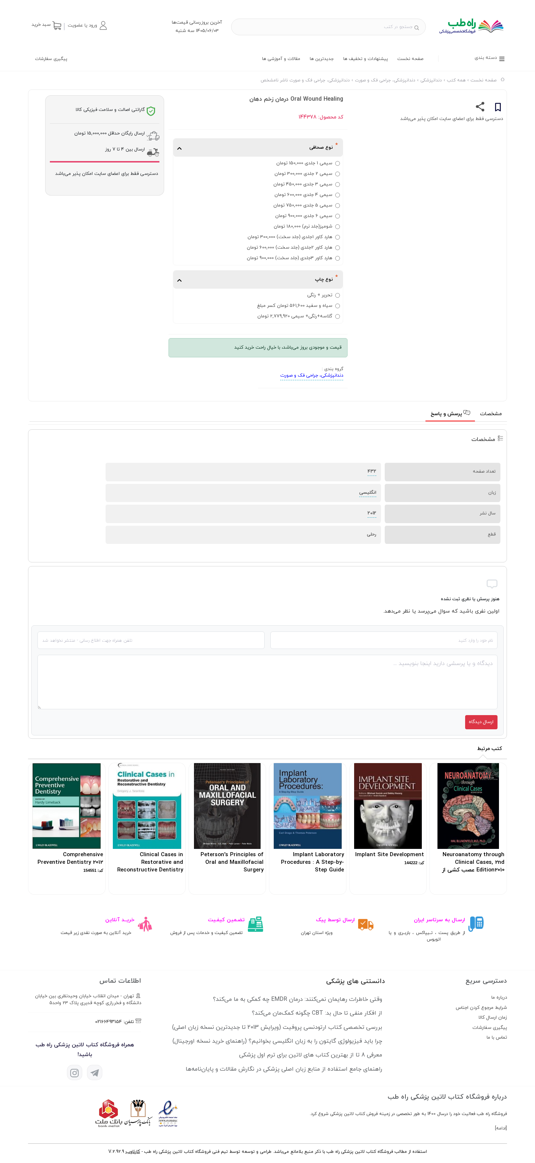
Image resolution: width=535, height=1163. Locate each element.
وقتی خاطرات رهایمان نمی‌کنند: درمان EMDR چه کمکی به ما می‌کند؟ (297, 999)
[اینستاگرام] (74, 1072)
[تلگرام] (94, 1072)
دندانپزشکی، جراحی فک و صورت (311, 375)
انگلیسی (367, 492)
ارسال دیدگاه (481, 722)
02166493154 (108, 1022)
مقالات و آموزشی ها (281, 59)
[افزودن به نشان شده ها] (498, 108)
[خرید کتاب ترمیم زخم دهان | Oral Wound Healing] (471, 36)
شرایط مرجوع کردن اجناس (481, 1007)
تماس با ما (497, 1037)
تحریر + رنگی (319, 295)
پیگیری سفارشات (51, 59)
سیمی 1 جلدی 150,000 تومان (304, 163)
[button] (87, 25)
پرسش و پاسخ (447, 413)
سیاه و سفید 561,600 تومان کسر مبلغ (294, 305)
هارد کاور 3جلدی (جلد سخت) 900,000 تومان (289, 258)
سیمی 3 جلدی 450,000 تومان (302, 184)
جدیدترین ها (322, 59)
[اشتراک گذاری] (480, 108)
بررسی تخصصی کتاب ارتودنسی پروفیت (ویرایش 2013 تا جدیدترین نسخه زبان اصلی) (277, 1027)
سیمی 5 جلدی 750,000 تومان (302, 205)
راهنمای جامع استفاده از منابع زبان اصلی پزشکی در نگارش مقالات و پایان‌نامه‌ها (284, 1069)
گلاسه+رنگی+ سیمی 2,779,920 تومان (294, 316)
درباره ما (499, 997)
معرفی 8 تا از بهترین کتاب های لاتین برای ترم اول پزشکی (310, 1055)
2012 (372, 513)
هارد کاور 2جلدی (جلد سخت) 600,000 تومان (289, 247)
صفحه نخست (410, 59)
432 (372, 471)
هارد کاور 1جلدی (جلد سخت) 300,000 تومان (289, 237)
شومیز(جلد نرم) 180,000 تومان (303, 226)
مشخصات (491, 413)
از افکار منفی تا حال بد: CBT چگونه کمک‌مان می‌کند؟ (317, 1013)
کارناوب (133, 1151)
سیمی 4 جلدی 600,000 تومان (303, 195)
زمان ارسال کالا (493, 1017)
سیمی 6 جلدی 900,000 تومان (303, 216)
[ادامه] (501, 1128)
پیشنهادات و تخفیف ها (365, 59)
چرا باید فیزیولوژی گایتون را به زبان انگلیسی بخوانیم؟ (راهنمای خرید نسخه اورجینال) (277, 1041)
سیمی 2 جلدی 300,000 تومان (303, 174)
